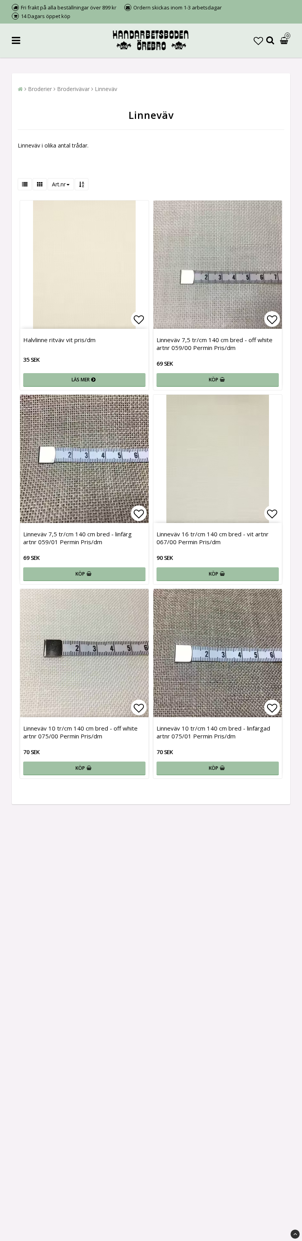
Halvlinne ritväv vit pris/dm (59, 340)
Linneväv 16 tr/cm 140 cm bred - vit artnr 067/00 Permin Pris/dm (213, 538)
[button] (258, 40)
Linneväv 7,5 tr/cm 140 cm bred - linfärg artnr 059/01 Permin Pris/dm (77, 538)
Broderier (40, 89)
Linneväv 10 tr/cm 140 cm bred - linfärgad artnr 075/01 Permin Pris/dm (213, 732)
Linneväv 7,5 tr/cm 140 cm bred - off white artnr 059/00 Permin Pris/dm (215, 344)
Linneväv (106, 89)
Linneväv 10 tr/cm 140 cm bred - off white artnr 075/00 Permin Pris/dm (80, 732)
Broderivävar (73, 89)
